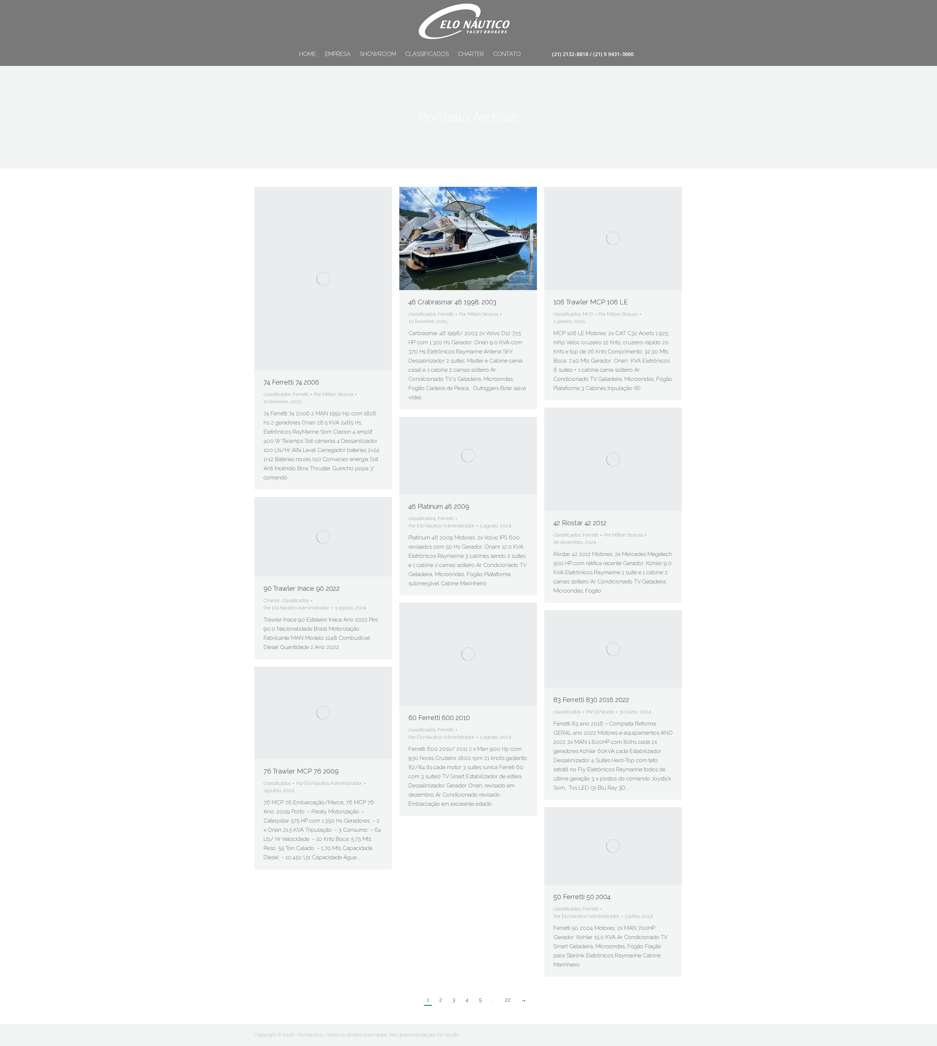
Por (333, 394)
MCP (588, 314)
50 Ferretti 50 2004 (582, 897)
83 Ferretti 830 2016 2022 (591, 700)
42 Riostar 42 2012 (579, 523)
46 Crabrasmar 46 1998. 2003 (452, 302)
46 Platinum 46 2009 (438, 506)
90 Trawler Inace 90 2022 (302, 588)
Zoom (313, 279)
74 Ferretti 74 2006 (291, 382)
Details (333, 279)
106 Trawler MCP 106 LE (590, 302)
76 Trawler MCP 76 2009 (301, 771)
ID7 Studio (448, 1035)
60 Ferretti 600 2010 (439, 718)
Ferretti (301, 394)
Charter (272, 600)
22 (508, 1000)
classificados (277, 394)
